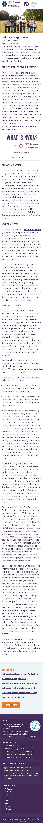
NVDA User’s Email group (19, 58)
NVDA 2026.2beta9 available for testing (19, 688)
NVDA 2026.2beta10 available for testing (20, 683)
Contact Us (8, 792)
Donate (6, 795)
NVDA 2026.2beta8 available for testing (19, 693)
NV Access (9, 768)
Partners (7, 806)
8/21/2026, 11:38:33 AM (24, 768)
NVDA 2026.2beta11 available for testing (20, 674)
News (21, 18)
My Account (8, 789)
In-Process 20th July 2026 (13, 697)
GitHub (22, 270)
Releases (7, 809)
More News (11, 705)
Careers (7, 812)
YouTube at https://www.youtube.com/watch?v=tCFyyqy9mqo (19, 126)
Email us (9, 648)
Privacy (6, 803)
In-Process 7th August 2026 (14, 679)
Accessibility (8, 800)
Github (6, 797)
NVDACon (25, 176)
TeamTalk (21, 182)
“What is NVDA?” (16, 76)
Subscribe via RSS (10, 41)
